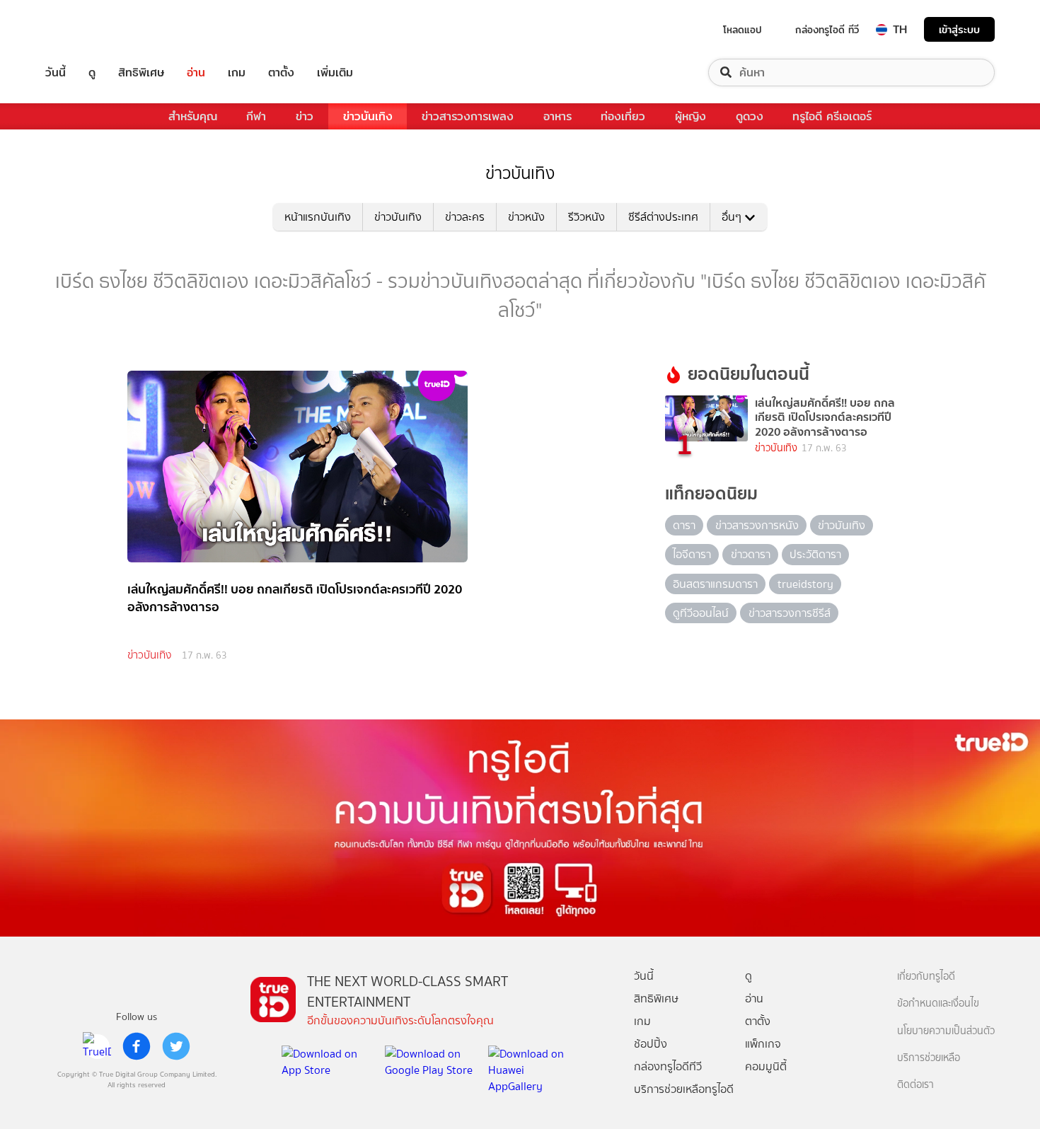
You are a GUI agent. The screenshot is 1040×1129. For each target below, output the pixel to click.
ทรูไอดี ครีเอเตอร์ (832, 116)
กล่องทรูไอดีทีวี (668, 1066)
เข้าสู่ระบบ (959, 29)
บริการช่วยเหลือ (928, 1057)
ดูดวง (749, 116)
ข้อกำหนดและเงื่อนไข (938, 1003)
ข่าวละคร (465, 217)
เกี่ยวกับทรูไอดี (926, 976)
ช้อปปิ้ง (650, 1044)
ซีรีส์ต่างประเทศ (663, 217)
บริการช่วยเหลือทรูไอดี (684, 1089)
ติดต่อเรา (915, 1084)
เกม (236, 72)
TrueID (87, 29)
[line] (97, 1046)
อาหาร (557, 116)
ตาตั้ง (281, 72)
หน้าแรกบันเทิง (317, 217)
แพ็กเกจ (763, 1044)
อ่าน (196, 72)
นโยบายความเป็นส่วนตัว (946, 1031)
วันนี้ (55, 72)
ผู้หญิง (690, 116)
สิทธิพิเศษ (141, 72)
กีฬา (256, 116)
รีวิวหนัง (586, 217)
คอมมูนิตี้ (766, 1066)
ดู (92, 72)
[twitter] (176, 1046)
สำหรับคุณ (192, 116)
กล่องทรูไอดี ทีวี (827, 29)
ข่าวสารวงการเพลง (468, 116)
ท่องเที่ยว (623, 116)
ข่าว (304, 116)
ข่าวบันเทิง (368, 116)
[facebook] (136, 1046)
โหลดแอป (742, 29)
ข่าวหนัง (526, 217)
